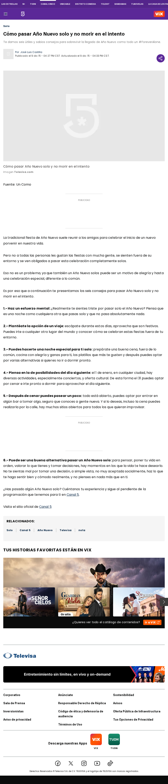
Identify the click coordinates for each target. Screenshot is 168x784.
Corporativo (11, 695)
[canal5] (22, 14)
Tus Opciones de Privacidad (133, 719)
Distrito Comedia (85, 4)
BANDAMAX (120, 4)
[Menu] (5, 14)
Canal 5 (73, 494)
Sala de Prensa (14, 703)
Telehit (105, 4)
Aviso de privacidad (17, 719)
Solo (6, 26)
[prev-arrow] (0, 602)
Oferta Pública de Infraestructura (136, 711)
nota (81, 530)
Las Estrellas (9, 4)
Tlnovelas (137, 4)
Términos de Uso (70, 724)
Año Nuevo (45, 530)
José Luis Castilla (31, 52)
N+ (24, 4)
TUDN (33, 4)
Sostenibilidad (123, 695)
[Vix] (159, 14)
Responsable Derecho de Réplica (82, 703)
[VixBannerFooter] (84, 674)
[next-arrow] (164, 602)
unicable (65, 4)
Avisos (117, 703)
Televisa (65, 530)
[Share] (161, 58)
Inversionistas (13, 711)
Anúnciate (65, 695)
